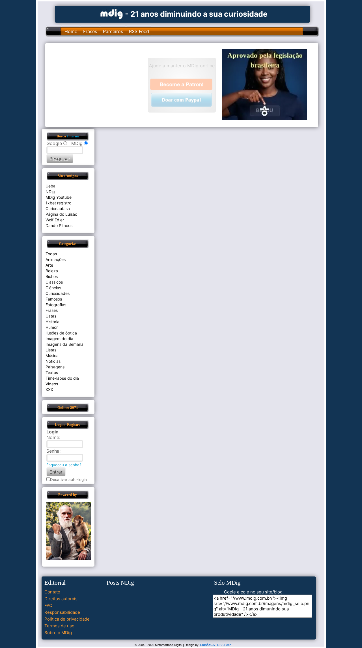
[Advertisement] (99, 84)
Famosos (54, 299)
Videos (52, 383)
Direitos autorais (60, 598)
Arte (49, 265)
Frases (90, 31)
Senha (52, 451)
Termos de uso (59, 625)
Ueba (50, 185)
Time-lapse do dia (62, 378)
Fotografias (56, 304)
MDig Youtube (59, 197)
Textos (52, 372)
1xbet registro (58, 202)
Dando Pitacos (59, 225)
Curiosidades (58, 293)
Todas (51, 253)
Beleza (52, 270)
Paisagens (55, 366)
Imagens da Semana (64, 344)
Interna (73, 136)
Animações (56, 259)
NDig (50, 191)
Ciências (53, 287)
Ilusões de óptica (61, 333)
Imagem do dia (59, 338)
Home (70, 31)
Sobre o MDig (58, 632)
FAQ (48, 605)
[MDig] (111, 13)
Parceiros (113, 31)
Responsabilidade (62, 612)
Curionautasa (58, 208)
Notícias (53, 361)
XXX (49, 389)
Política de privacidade (67, 619)
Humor (52, 327)
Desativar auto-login (68, 479)
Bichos (52, 276)
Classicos (54, 282)
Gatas (51, 316)
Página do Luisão (61, 214)
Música (52, 355)
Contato (52, 592)
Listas (51, 349)
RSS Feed (139, 31)
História (52, 321)
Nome (52, 437)
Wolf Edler (55, 219)
